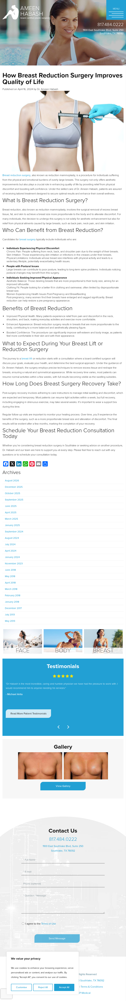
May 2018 (10, 576)
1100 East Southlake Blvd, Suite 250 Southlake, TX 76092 (103, 31)
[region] (43, 973)
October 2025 (12, 493)
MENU (116, 8)
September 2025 (14, 499)
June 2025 (11, 506)
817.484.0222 (110, 24)
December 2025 (14, 486)
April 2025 (10, 512)
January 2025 (12, 525)
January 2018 (12, 601)
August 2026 (12, 480)
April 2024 (10, 550)
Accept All (64, 987)
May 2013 (10, 620)
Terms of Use (48, 923)
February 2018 (12, 595)
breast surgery (27, 239)
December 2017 (13, 608)
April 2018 (10, 582)
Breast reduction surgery (16, 175)
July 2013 (10, 614)
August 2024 (12, 538)
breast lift (26, 358)
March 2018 (11, 589)
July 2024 (10, 544)
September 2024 (14, 531)
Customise (21, 987)
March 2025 (11, 518)
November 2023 (14, 563)
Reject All (43, 987)
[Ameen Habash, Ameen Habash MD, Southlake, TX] (25, 12)
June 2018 (10, 569)
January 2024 (12, 557)
